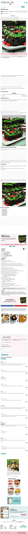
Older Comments (4, 453)
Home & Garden (11, 528)
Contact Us (15, 528)
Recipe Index (11, 526)
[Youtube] (17, 476)
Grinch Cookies (4, 215)
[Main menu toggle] (26, 2)
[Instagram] (14, 476)
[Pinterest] (12, 476)
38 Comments (12, 11)
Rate (14, 246)
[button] (24, 2)
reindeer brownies (20, 56)
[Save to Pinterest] (20, 305)
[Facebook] (10, 476)
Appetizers (1, 527)
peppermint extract (9, 255)
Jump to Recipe (13, 15)
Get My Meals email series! (16, 500)
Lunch (5, 526)
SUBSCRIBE (23, 514)
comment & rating (9, 300)
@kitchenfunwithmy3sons (7, 301)
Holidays (11, 527)
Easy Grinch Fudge (4, 211)
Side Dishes (1, 528)
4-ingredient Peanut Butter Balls (13, 323)
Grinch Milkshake (4, 210)
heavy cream (6, 254)
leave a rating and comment (11, 288)
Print (11, 246)
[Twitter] (15, 476)
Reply (26, 366)
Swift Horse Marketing (21, 533)
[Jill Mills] (1, 13)
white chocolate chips (7, 253)
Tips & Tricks (15, 526)
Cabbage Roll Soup (21, 322)
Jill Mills (4, 13)
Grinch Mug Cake (4, 209)
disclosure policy (16, 17)
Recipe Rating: (3, 346)
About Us (15, 527)
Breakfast (1, 526)
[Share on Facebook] (7, 305)
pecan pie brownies (6, 57)
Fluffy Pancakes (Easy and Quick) (5, 323)
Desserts (6, 528)
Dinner (5, 527)
